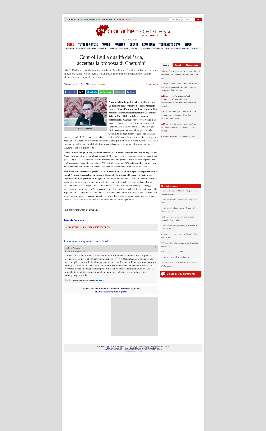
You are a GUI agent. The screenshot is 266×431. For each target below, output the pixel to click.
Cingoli (195, 48)
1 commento (152, 84)
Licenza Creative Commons (153, 349)
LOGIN (105, 19)
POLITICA (120, 44)
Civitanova (91, 48)
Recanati (102, 48)
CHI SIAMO (72, 19)
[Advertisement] (134, 316)
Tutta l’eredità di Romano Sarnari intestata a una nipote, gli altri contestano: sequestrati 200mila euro (179, 87)
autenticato (98, 280)
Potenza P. (134, 48)
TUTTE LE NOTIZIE (88, 44)
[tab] (166, 65)
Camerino (175, 48)
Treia (167, 48)
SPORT (106, 44)
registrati (123, 291)
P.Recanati (112, 48)
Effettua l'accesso (103, 291)
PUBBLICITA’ (95, 19)
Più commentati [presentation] (192, 65)
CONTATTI (83, 19)
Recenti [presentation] (178, 65)
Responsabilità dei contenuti (112, 349)
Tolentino (123, 48)
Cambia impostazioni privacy (133, 351)
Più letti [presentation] (166, 65)
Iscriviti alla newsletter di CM (88, 227)
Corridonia (158, 48)
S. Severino (146, 48)
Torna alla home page (74, 219)
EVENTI (134, 44)
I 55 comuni (69, 48)
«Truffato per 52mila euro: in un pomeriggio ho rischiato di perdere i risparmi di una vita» (178, 115)
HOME (70, 44)
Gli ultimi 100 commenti (181, 274)
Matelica (186, 48)
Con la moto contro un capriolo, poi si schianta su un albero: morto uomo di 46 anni (180, 74)
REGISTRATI (115, 19)
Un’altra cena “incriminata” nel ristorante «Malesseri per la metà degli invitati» (178, 127)
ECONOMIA (148, 44)
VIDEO (188, 44)
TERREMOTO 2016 (169, 44)
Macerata (80, 48)
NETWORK (127, 19)
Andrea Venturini (72, 247)
